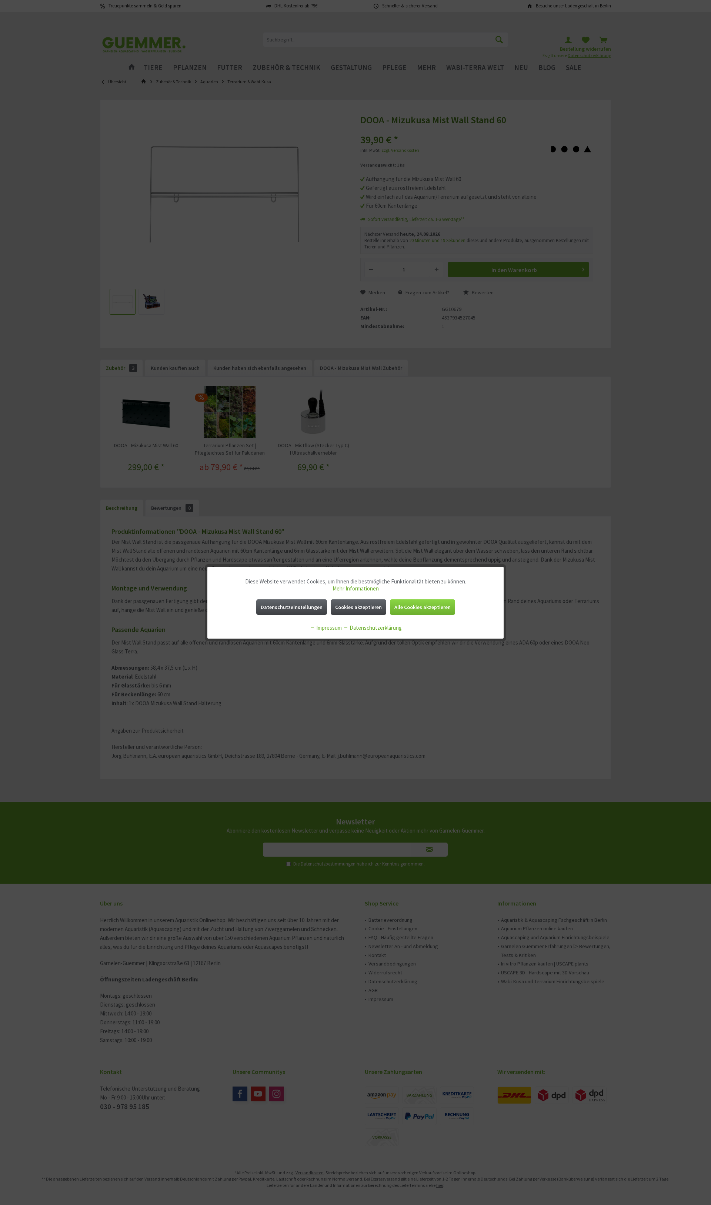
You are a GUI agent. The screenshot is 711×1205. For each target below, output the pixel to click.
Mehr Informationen (356, 588)
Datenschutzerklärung (375, 627)
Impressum (328, 627)
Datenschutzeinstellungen (292, 607)
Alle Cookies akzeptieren (422, 607)
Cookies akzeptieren (358, 607)
